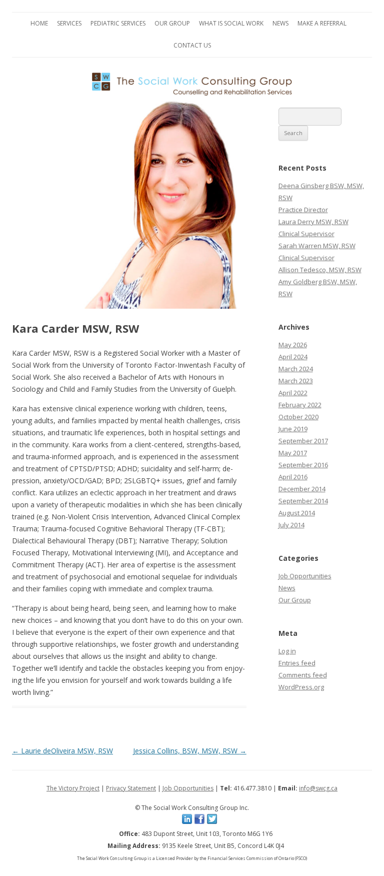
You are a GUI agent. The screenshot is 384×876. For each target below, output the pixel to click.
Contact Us (192, 45)
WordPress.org (301, 686)
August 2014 (296, 512)
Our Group (172, 23)
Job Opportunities (305, 575)
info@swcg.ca (318, 788)
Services (69, 23)
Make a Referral (322, 23)
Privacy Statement (131, 788)
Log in (287, 650)
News (280, 23)
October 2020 (298, 416)
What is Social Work (231, 23)
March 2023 (295, 380)
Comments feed (302, 674)
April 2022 (293, 392)
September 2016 (303, 464)
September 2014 (303, 500)
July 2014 (291, 524)
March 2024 (295, 368)
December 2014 (302, 488)
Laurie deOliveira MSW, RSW (62, 750)
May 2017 (292, 452)
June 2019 (293, 428)
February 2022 (300, 404)
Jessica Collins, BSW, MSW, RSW (189, 750)
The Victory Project (73, 788)
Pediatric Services (118, 23)
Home (39, 23)
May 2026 (292, 344)
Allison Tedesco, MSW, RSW (320, 269)
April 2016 (293, 476)
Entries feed (297, 662)
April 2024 (293, 356)
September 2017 (303, 440)
